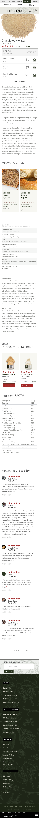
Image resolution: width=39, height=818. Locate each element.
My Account (7, 776)
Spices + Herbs (8, 688)
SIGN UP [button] (8, 671)
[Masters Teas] (12, 1)
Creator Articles (8, 755)
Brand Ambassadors (14, 809)
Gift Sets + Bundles (9, 718)
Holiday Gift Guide (10, 714)
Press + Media (8, 806)
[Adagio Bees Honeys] (35, 1)
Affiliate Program (29, 806)
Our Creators (7, 758)
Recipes (6, 744)
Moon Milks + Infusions (11, 702)
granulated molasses (26, 206)
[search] (30, 11)
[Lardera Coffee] (19, 1)
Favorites (6, 783)
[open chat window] (36, 815)
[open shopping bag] (36, 11)
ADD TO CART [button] (8, 385)
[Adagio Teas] (4, 1)
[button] (13, 10)
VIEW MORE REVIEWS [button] (19, 651)
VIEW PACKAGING (19, 82)
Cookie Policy (20, 815)
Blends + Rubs (8, 691)
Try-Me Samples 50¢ (10, 721)
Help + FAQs (7, 787)
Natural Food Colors (10, 699)
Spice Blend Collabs (10, 695)
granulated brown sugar (13, 374)
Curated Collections (10, 751)
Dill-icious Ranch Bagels (25, 195)
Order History (8, 780)
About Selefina (8, 764)
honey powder (27, 374)
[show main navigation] (2, 10)
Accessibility (5, 815)
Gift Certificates (9, 732)
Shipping (6, 792)
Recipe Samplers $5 (10, 725)
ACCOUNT (7, 5)
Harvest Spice (6, 204)
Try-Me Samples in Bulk (11, 729)
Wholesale (18, 806)
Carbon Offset (27, 809)
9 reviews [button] (26, 46)
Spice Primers (8, 748)
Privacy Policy (13, 815)
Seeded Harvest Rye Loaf (7, 195)
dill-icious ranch (25, 204)
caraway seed (24, 208)
